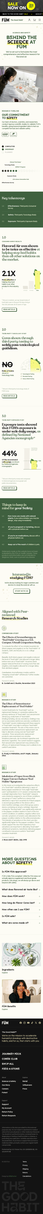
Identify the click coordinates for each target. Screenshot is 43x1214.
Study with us (21, 591)
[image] (21, 6)
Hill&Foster (12, 1176)
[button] (34, 20)
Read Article (9, 309)
